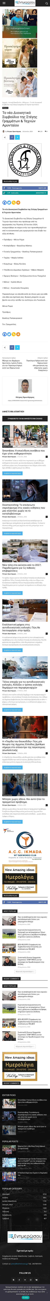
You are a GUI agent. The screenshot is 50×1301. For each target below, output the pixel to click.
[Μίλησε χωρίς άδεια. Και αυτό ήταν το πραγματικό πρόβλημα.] (25, 785)
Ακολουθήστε (41, 193)
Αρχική (4, 102)
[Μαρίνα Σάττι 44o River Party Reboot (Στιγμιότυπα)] (9, 1150)
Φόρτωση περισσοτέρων (24, 972)
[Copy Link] (14, 203)
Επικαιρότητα (7, 561)
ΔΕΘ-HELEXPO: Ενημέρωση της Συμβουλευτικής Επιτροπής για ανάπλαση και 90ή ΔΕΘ (29, 947)
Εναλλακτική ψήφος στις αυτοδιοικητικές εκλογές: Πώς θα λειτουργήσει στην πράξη (21, 627)
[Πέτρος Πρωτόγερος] (3, 131)
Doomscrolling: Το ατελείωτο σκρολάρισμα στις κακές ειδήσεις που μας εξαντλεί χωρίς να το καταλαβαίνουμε (23, 509)
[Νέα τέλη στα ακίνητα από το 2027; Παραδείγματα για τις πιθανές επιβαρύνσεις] (25, 550)
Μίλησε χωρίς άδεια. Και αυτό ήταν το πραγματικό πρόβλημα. (23, 800)
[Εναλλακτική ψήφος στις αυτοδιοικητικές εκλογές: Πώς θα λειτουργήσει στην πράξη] (25, 610)
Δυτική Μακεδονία (14, 102)
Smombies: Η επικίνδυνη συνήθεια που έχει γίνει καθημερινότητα (23, 452)
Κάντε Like (42, 188)
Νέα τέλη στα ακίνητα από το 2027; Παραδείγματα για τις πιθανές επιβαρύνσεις (21, 568)
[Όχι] (47, 1292)
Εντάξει (25, 1297)
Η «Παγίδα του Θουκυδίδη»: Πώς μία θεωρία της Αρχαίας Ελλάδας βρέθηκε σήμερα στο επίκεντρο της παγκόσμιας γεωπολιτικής (23, 746)
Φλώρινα (25, 102)
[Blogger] (13, 1280)
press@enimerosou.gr (19, 1264)
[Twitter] (17, 137)
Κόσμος (5, 737)
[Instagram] (30, 1280)
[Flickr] (25, 1280)
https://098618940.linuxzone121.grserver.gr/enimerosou (25, 400)
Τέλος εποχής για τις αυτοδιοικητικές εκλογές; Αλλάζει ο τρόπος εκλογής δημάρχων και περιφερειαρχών (23, 684)
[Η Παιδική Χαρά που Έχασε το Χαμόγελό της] (9, 1176)
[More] (18, 203)
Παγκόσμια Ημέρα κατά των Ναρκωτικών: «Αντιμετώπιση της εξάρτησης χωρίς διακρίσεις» (37, 365)
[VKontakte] (36, 1280)
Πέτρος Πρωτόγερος (14, 131)
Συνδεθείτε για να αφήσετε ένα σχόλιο (25, 419)
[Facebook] (12, 137)
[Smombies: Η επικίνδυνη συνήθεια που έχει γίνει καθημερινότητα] (25, 436)
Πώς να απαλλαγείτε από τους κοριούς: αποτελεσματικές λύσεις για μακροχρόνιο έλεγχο (32, 919)
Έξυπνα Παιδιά (7, 447)
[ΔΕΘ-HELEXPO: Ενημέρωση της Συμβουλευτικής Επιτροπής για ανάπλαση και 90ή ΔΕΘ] (9, 948)
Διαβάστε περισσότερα (12, 473)
